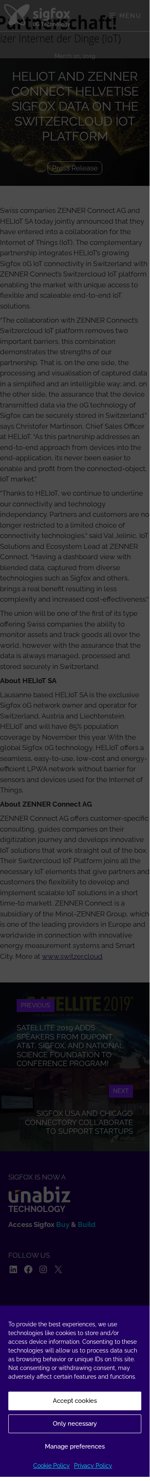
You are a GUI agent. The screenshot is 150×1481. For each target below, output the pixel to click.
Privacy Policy (93, 1465)
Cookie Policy (51, 1465)
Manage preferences (75, 1446)
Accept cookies (75, 1400)
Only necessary (75, 1423)
